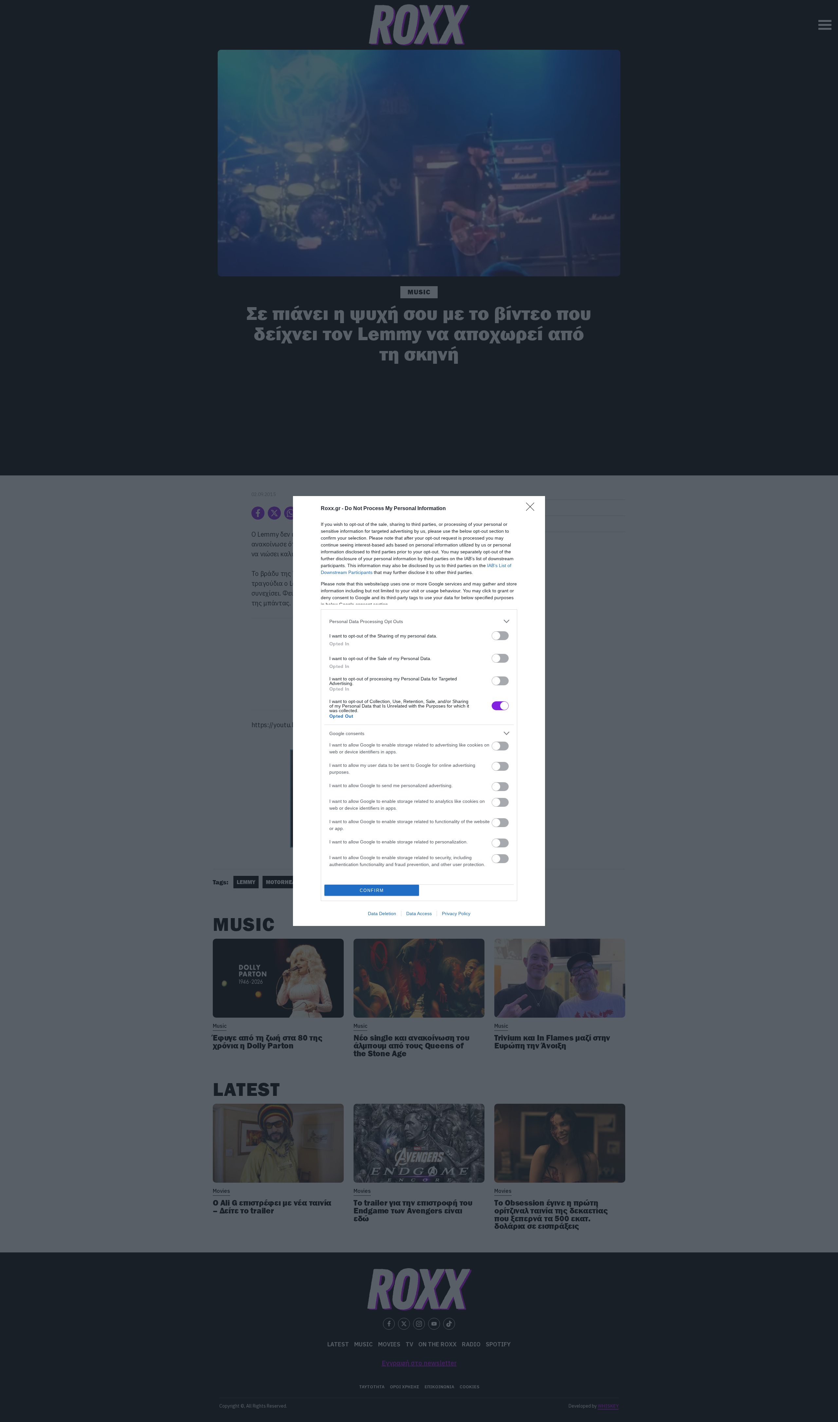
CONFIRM (372, 890)
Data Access (419, 913)
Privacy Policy (456, 913)
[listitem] (419, 621)
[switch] (500, 635)
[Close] (532, 509)
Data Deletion (382, 913)
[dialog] (419, 711)
